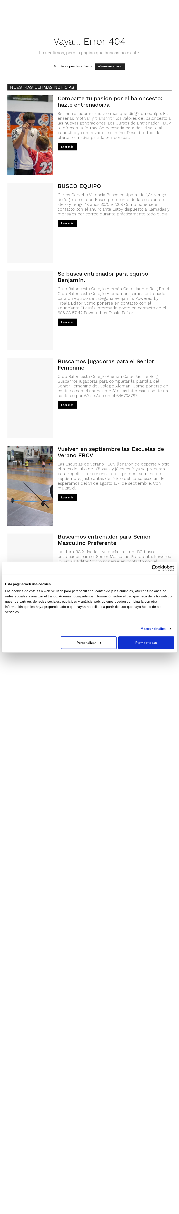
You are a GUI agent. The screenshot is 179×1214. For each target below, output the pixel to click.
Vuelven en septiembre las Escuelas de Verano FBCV (111, 452)
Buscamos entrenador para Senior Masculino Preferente (104, 539)
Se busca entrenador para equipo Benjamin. (103, 276)
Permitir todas (146, 642)
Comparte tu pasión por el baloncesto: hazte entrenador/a (110, 101)
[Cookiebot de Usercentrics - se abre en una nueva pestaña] (155, 568)
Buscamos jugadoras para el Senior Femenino (106, 364)
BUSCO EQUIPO (79, 186)
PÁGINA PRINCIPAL (110, 66)
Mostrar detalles (153, 629)
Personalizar (86, 642)
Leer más (67, 146)
